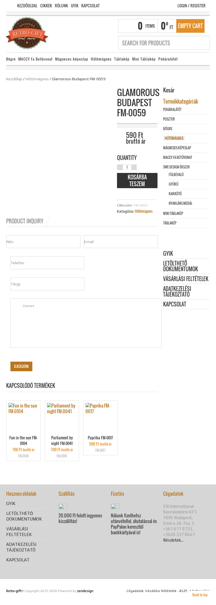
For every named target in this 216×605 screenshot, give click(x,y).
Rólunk (61, 5)
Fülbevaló (176, 174)
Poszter (169, 119)
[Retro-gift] (27, 33)
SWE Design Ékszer (176, 166)
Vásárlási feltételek (185, 279)
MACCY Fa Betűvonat (35, 59)
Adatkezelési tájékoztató (177, 292)
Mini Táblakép (144, 59)
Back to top (200, 594)
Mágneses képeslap (71, 59)
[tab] (28, 221)
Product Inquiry (24, 221)
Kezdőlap (14, 79)
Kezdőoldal (27, 5)
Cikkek (46, 5)
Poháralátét (168, 59)
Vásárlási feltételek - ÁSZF (166, 591)
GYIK (74, 5)
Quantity (127, 157)
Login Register (191, 5)
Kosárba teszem (137, 181)
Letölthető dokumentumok (180, 267)
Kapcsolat (90, 5)
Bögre (11, 59)
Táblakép (122, 59)
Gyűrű (173, 184)
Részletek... (173, 540)
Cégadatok (135, 591)
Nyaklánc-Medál (180, 203)
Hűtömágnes (101, 59)
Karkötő (175, 193)
